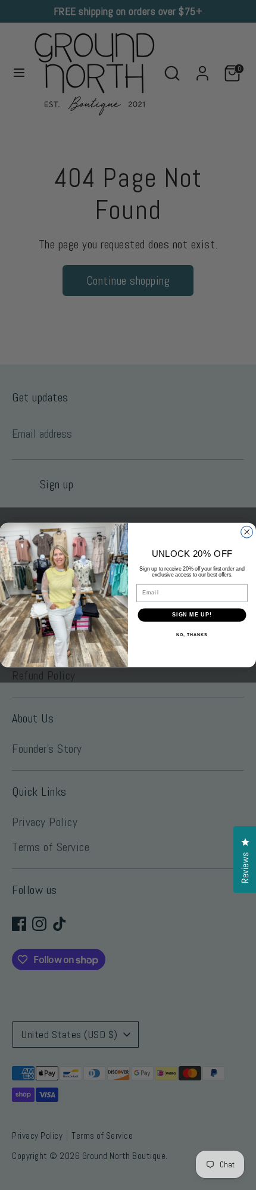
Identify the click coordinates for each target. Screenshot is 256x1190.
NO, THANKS (191, 635)
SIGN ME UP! (192, 615)
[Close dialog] (247, 532)
